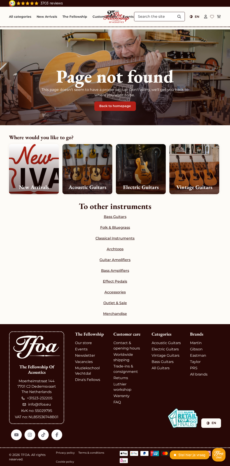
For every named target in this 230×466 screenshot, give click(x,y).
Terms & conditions (91, 452)
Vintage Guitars (165, 355)
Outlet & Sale (115, 303)
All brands (199, 374)
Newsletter (85, 355)
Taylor (195, 362)
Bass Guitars (115, 217)
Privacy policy (65, 452)
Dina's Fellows (87, 380)
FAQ (117, 402)
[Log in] (206, 16)
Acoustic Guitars (166, 343)
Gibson (196, 349)
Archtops (115, 249)
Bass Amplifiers (115, 270)
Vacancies (84, 362)
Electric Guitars (165, 349)
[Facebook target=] (57, 435)
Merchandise (115, 314)
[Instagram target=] (30, 435)
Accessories (115, 292)
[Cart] (219, 16)
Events (81, 349)
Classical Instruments (115, 238)
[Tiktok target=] (43, 435)
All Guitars (161, 368)
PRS (193, 368)
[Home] (36, 347)
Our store (83, 343)
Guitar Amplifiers (115, 260)
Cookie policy (65, 461)
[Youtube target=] (16, 435)
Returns (120, 378)
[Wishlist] (212, 16)
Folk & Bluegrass (115, 227)
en (197, 17)
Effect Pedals (115, 281)
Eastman (198, 355)
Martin (196, 343)
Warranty (121, 396)
